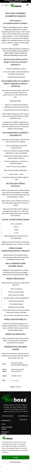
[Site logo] (16, 5)
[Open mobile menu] (2, 5)
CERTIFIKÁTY (23, 419)
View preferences (15, 462)
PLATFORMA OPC (23, 416)
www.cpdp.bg (15, 380)
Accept (15, 457)
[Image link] (14, 398)
